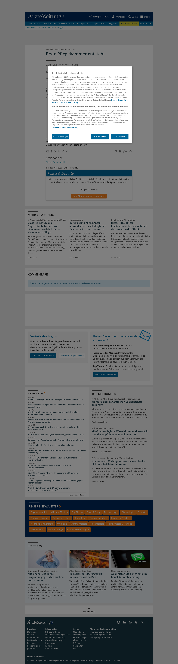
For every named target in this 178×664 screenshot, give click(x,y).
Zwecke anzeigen (60, 136)
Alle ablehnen (100, 136)
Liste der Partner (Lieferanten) (65, 127)
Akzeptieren (119, 136)
